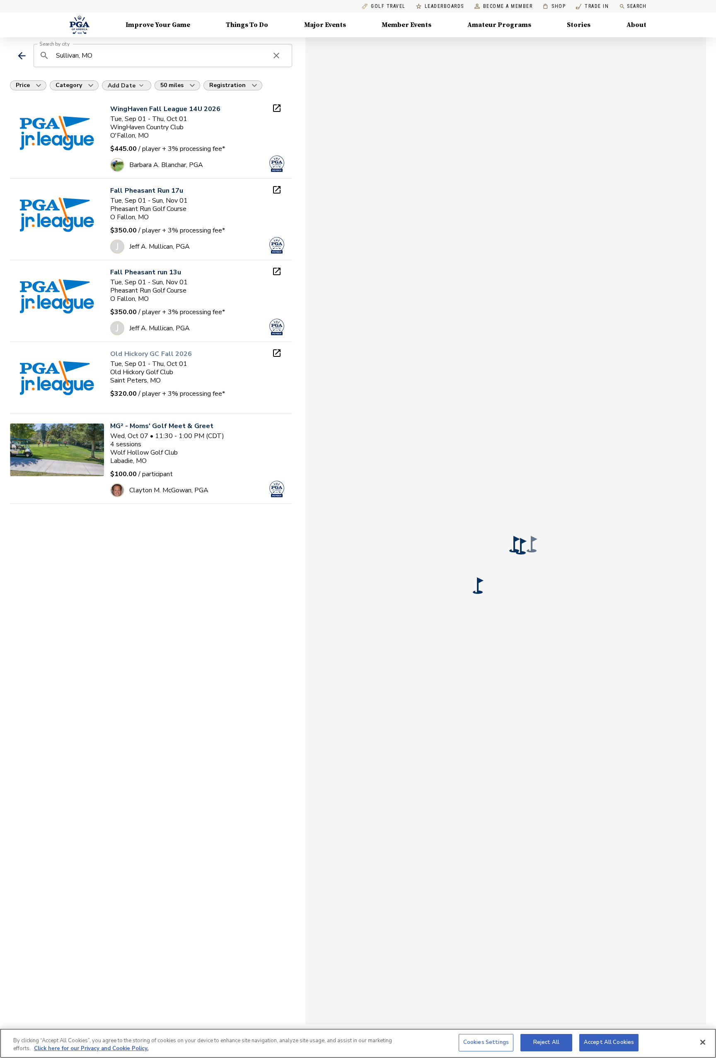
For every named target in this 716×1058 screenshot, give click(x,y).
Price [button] (23, 85)
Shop (554, 6)
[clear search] (276, 55)
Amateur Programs (499, 25)
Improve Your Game (158, 25)
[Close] (703, 1042)
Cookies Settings (486, 1042)
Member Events (406, 25)
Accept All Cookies (609, 1042)
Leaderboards (444, 6)
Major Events (325, 25)
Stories (578, 25)
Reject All (546, 1042)
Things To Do (247, 25)
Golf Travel (388, 6)
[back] (21, 55)
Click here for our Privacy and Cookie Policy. (91, 1049)
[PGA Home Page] (80, 24)
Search (636, 6)
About (636, 25)
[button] (514, 544)
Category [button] (69, 85)
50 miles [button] (172, 85)
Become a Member (508, 6)
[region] (358, 1043)
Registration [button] (227, 85)
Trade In (592, 6)
